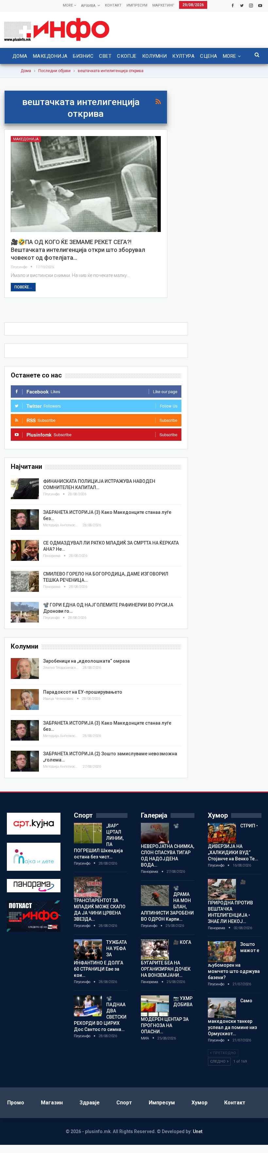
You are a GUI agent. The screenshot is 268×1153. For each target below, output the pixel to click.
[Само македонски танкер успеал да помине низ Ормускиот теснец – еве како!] (222, 1008)
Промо (15, 1102)
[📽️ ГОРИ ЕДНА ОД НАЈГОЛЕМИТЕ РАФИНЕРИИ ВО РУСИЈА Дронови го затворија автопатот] (25, 612)
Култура (183, 56)
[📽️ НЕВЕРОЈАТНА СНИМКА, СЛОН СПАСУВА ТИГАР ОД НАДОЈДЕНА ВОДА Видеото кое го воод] (155, 833)
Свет (105, 56)
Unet (197, 1131)
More (68, 5)
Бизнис (83, 56)
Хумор (200, 1102)
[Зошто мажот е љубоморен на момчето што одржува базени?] (222, 951)
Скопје (127, 56)
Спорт (124, 1102)
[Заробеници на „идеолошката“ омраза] (25, 668)
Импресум (136, 5)
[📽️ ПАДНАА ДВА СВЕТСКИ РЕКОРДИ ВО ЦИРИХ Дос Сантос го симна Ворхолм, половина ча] (88, 1005)
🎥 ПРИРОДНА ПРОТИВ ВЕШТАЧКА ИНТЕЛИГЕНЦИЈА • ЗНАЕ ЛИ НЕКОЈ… (230, 901)
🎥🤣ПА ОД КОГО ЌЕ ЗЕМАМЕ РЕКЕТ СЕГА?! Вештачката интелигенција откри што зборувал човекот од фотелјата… (78, 249)
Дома (19, 56)
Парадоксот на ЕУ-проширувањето (82, 692)
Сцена (208, 56)
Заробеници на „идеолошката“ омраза (86, 661)
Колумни (154, 56)
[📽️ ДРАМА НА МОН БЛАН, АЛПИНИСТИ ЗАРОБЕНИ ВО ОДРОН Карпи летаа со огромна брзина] (155, 895)
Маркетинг (163, 5)
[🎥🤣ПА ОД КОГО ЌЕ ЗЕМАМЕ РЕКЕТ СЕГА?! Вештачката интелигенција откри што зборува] (86, 184)
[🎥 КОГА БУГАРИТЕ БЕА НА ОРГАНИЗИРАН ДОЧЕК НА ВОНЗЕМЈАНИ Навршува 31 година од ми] (155, 949)
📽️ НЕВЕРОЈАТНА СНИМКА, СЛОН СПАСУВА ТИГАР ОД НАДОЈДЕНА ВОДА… (167, 845)
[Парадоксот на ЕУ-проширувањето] (25, 699)
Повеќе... (23, 287)
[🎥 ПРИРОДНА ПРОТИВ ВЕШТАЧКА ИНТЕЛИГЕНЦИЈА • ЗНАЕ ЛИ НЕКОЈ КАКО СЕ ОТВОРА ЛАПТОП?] (222, 889)
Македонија (50, 56)
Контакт (113, 5)
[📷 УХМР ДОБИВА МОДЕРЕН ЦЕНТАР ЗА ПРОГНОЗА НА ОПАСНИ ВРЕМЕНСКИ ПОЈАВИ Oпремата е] (155, 1005)
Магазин (52, 1102)
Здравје (89, 1102)
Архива (88, 6)
